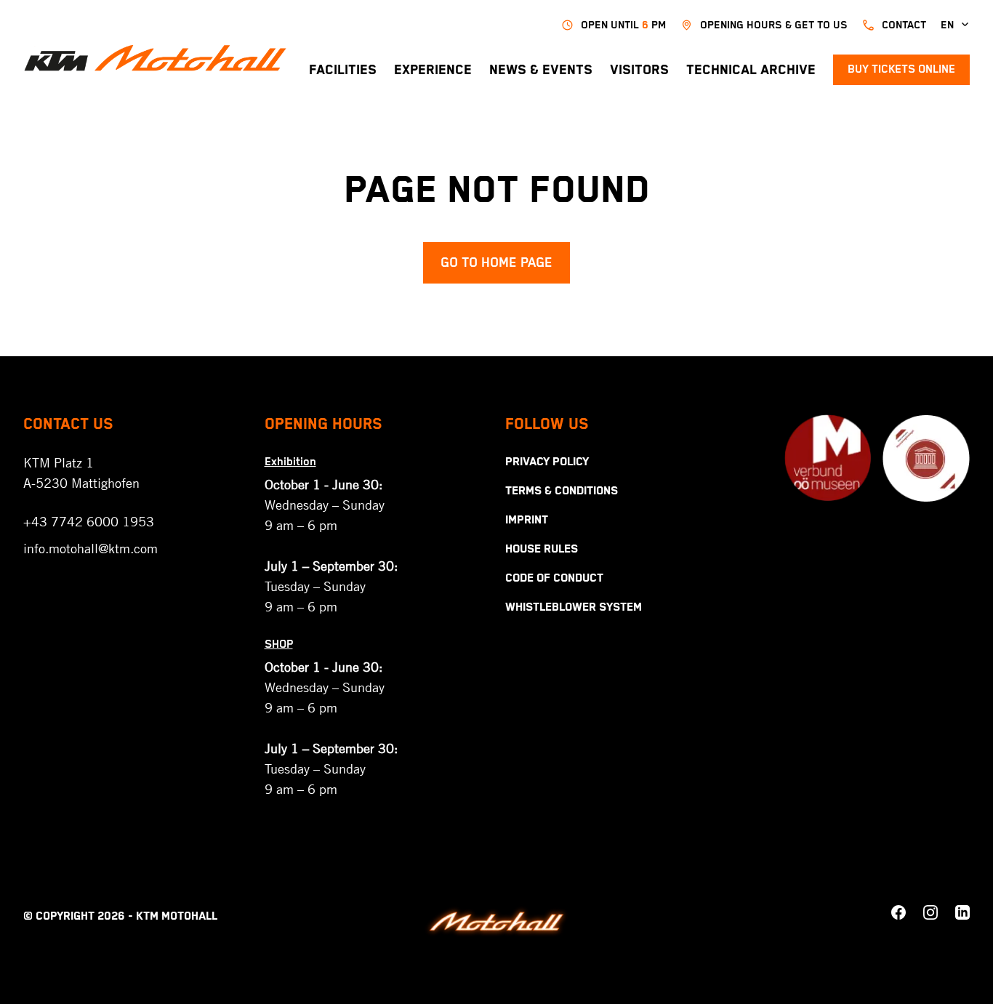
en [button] (947, 25)
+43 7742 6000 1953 (88, 521)
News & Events (540, 70)
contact (904, 25)
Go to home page (496, 262)
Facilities (343, 70)
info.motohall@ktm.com (90, 548)
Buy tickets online (901, 69)
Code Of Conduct (554, 578)
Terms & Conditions (561, 491)
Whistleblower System (573, 607)
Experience (433, 70)
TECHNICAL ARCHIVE (751, 70)
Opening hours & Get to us (774, 25)
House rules (541, 549)
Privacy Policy (547, 462)
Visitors (639, 70)
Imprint (526, 520)
